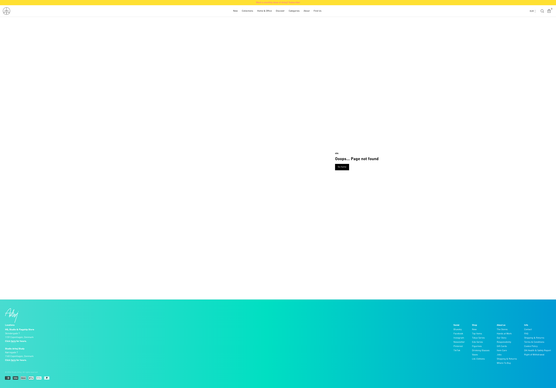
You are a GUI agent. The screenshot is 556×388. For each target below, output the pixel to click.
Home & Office (264, 11)
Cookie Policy (531, 346)
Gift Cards (502, 346)
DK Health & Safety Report (537, 350)
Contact (528, 329)
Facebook (458, 334)
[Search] (542, 11)
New (235, 11)
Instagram (458, 338)
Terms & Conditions (534, 342)
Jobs (499, 355)
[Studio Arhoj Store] (6, 11)
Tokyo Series (478, 338)
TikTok (456, 350)
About (307, 11)
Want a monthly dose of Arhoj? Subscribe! (278, 2)
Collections (247, 11)
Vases (475, 355)
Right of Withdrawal (534, 355)
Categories (294, 11)
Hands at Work (504, 334)
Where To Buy (504, 363)
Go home (342, 167)
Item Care (502, 350)
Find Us (317, 11)
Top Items (477, 334)
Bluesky (457, 329)
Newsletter (459, 342)
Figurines (477, 346)
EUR (532, 11)
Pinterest (458, 346)
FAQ (526, 334)
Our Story (501, 338)
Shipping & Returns (507, 359)
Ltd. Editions (478, 359)
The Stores (502, 329)
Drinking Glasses (481, 350)
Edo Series (477, 342)
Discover (280, 11)
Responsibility (504, 342)
